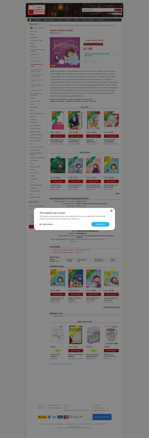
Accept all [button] (100, 224)
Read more (75, 219)
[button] (46, 224)
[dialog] (74, 219)
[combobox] (111, 211)
